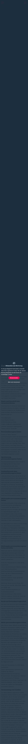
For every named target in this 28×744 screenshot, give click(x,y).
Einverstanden (14, 377)
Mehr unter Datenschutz (14, 382)
